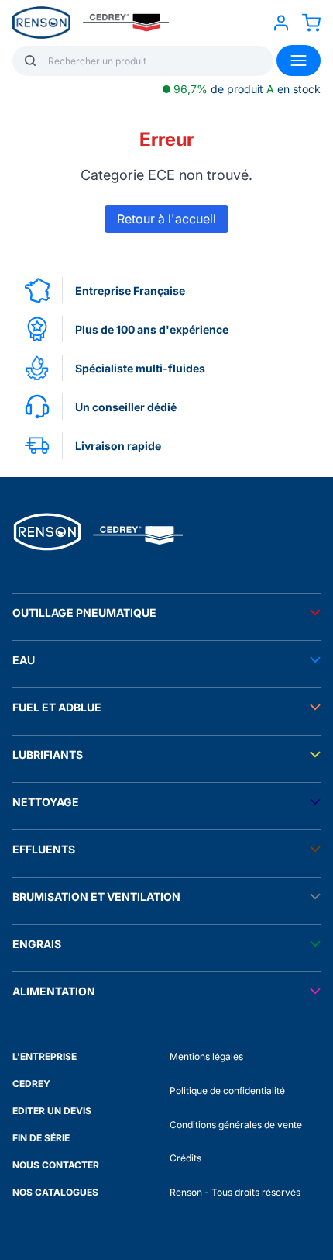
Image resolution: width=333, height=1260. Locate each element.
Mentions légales (206, 1056)
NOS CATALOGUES (55, 1192)
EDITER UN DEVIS (51, 1110)
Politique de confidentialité (227, 1090)
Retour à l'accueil (166, 219)
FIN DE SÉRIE (41, 1138)
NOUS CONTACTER (55, 1165)
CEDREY (31, 1083)
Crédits (185, 1158)
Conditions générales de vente (236, 1124)
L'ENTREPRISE (44, 1056)
